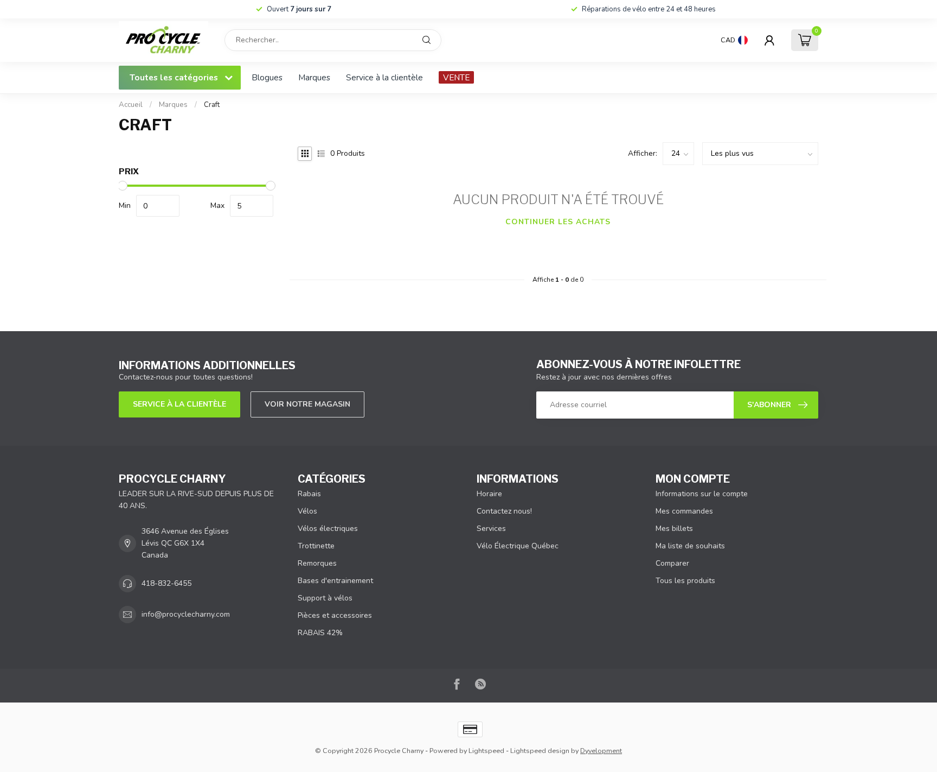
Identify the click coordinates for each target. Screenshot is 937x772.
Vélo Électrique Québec (518, 546)
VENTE (456, 77)
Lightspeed (486, 750)
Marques (314, 77)
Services (491, 528)
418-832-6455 (166, 583)
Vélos (307, 511)
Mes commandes (684, 511)
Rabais (309, 494)
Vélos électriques (328, 528)
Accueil (131, 105)
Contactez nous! (504, 511)
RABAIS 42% (320, 633)
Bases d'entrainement (335, 580)
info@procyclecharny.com (186, 614)
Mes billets (674, 528)
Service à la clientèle (384, 77)
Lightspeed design (539, 750)
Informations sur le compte (702, 494)
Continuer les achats (558, 222)
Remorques (317, 563)
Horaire (489, 494)
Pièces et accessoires (335, 615)
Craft (212, 105)
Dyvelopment (601, 750)
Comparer (672, 563)
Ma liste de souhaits (690, 546)
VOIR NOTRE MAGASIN (307, 404)
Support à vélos (325, 598)
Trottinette (316, 546)
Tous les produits (685, 580)
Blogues (267, 77)
